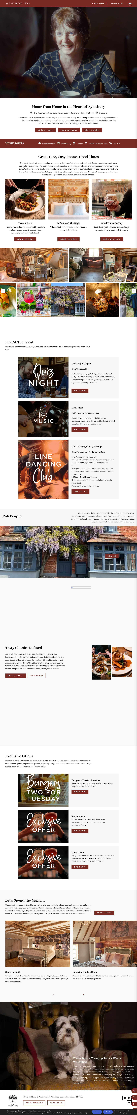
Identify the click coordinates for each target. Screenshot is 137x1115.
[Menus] (134, 1097)
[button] (134, 291)
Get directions (34, 1103)
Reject (108, 1112)
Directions (103, 113)
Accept (97, 1112)
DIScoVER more (25, 239)
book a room (92, 130)
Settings (119, 1112)
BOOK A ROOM (117, 3)
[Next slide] (83, 995)
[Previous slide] (54, 995)
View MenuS (36, 676)
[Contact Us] (134, 1090)
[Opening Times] (134, 1104)
